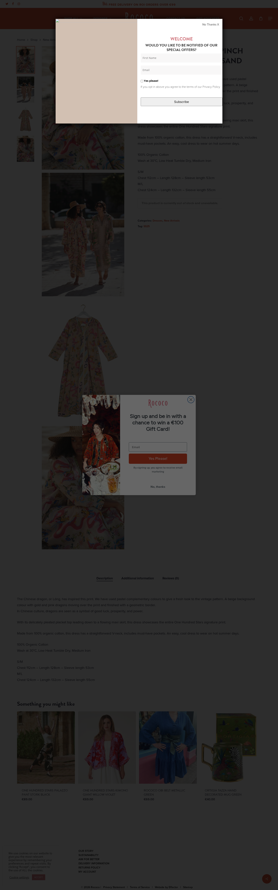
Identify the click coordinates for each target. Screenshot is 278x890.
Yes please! (150, 81)
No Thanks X (210, 24)
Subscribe (181, 102)
